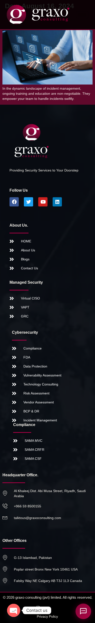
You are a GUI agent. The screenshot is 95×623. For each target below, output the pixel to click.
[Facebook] (14, 201)
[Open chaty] (13, 610)
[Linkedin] (57, 201)
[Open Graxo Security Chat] (83, 611)
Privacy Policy (47, 616)
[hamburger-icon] (82, 14)
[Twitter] (28, 201)
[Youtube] (43, 201)
